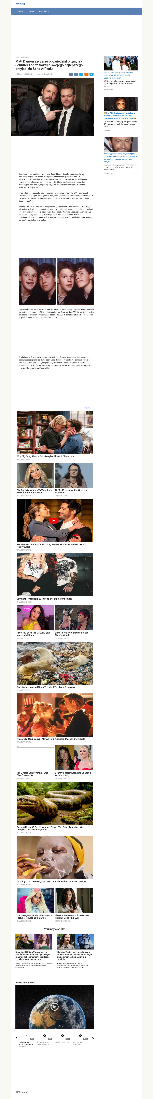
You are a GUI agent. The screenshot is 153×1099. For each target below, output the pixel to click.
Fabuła (31, 11)
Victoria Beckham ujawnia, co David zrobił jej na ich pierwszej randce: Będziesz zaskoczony (118, 75)
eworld (20, 4)
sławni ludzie (44, 11)
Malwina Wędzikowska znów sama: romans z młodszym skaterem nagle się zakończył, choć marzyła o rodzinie (74, 956)
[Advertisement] (76, 34)
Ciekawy (21, 11)
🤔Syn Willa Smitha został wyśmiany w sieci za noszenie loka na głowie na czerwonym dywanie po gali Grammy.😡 (120, 116)
